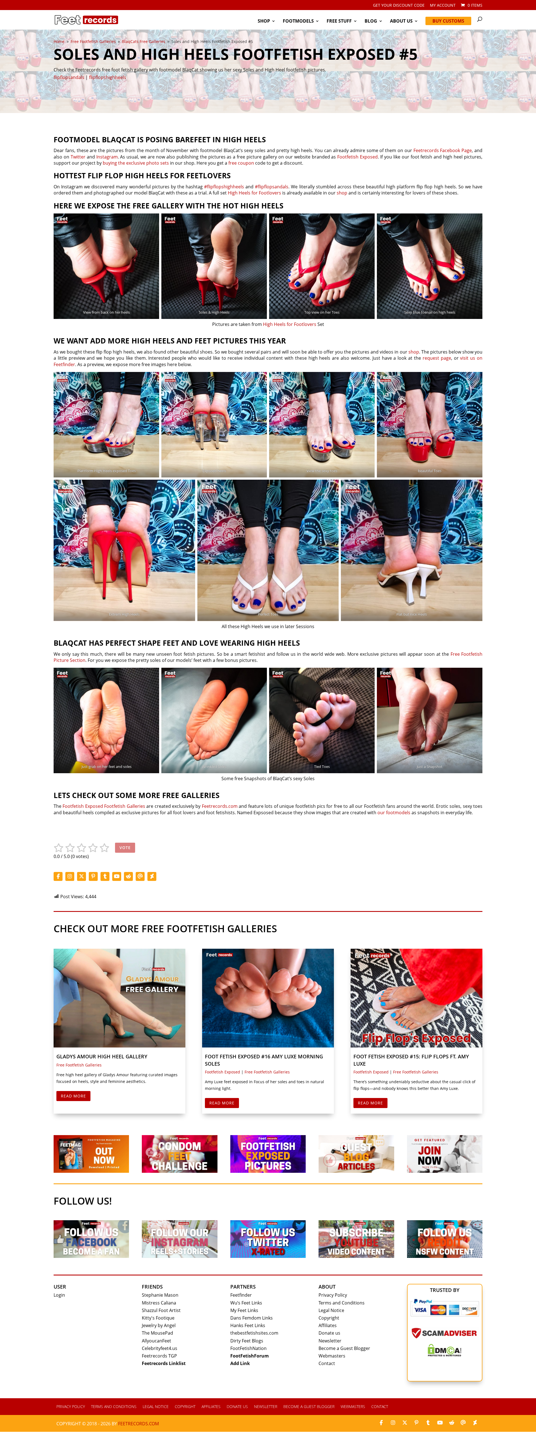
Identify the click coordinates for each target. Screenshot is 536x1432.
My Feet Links (244, 1310)
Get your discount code (399, 5)
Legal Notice (331, 1310)
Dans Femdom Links (251, 1318)
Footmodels (298, 21)
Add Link (240, 1363)
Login (59, 1295)
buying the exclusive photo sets (136, 163)
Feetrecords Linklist (164, 1363)
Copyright (329, 1318)
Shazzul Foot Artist (161, 1310)
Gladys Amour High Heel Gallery (101, 1056)
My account (443, 5)
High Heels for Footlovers (254, 193)
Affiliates (328, 1325)
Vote (125, 847)
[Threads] (140, 876)
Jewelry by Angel (159, 1325)
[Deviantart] (151, 876)
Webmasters (332, 1356)
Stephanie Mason (160, 1295)
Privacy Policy (333, 1295)
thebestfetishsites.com (254, 1333)
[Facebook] (58, 876)
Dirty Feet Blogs (246, 1341)
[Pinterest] (93, 876)
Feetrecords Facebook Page (442, 150)
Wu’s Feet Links (246, 1303)
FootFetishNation (248, 1348)
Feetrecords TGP (159, 1356)
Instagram (107, 157)
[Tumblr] (104, 876)
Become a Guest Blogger (344, 1348)
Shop (264, 21)
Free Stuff (339, 21)
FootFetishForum (249, 1356)
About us (401, 21)
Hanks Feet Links (247, 1325)
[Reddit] (128, 876)
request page (437, 358)
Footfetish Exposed (357, 157)
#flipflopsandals (271, 187)
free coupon (241, 163)
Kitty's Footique (158, 1318)
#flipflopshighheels (224, 187)
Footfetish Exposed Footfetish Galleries (104, 806)
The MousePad (157, 1333)
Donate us (329, 1333)
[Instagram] (69, 876)
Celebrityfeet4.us (159, 1348)
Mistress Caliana (159, 1303)
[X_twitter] (81, 876)
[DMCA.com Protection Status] (444, 1355)
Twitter (78, 157)
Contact (327, 1363)
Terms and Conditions (342, 1303)
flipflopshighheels (107, 77)
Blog (371, 21)
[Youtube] (116, 876)
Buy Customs (448, 21)
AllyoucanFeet (156, 1341)
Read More (73, 1096)
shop (342, 193)
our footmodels (393, 812)
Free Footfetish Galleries (79, 1065)
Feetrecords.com (220, 806)
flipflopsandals (69, 77)
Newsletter (330, 1341)
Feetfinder (241, 1295)
